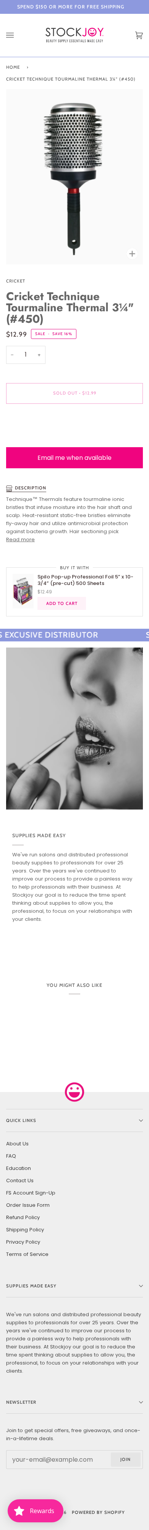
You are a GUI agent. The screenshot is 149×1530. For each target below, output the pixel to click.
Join (125, 1459)
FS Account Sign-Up (30, 1192)
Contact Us (20, 1180)
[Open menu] (17, 35)
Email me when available (74, 457)
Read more (20, 539)
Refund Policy (23, 1217)
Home (13, 67)
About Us (17, 1143)
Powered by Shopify (98, 1512)
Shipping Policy (25, 1229)
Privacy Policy (23, 1242)
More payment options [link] (34, 439)
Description (30, 488)
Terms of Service (27, 1254)
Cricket (15, 281)
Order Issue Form (28, 1205)
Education (18, 1168)
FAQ (11, 1156)
